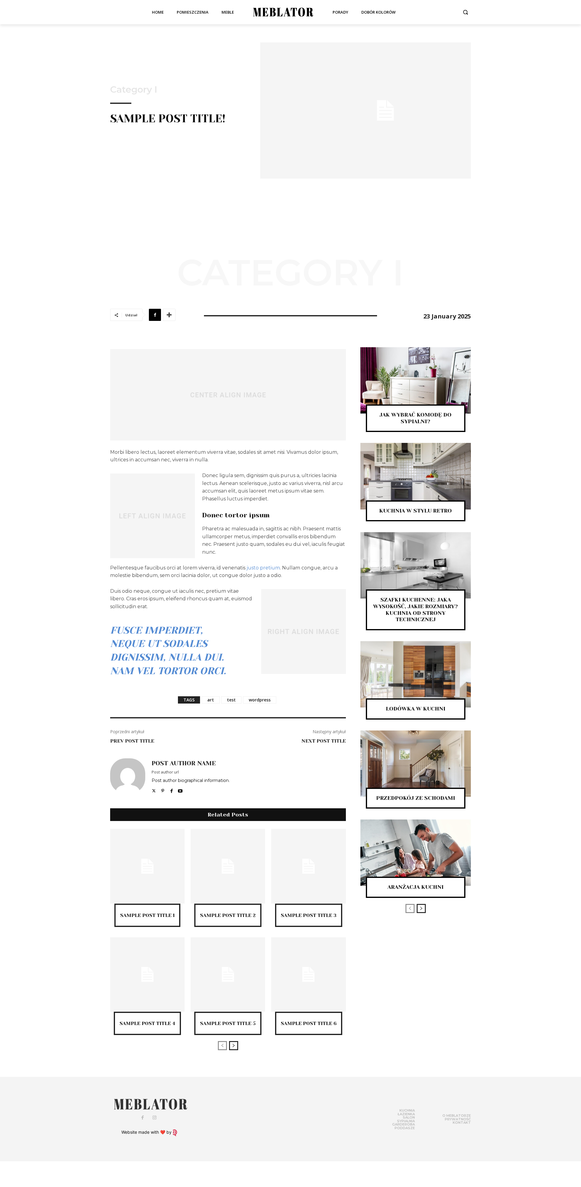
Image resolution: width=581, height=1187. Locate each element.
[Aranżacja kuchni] (415, 852)
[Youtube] (180, 789)
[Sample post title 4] (147, 974)
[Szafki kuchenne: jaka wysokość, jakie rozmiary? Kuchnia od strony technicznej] (415, 565)
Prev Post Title (132, 741)
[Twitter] (154, 789)
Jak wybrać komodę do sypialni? (415, 418)
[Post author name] (127, 776)
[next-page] (233, 1045)
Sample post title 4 (147, 1023)
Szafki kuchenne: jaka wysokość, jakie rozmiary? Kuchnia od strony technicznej (415, 609)
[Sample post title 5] (228, 974)
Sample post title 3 (308, 915)
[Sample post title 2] (228, 866)
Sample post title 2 (228, 915)
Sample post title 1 (147, 915)
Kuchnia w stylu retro (415, 511)
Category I (133, 89)
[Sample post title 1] (147, 866)
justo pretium (263, 568)
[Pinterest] (162, 789)
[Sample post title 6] (308, 974)
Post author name (184, 763)
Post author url (165, 772)
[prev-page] (222, 1045)
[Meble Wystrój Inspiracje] (283, 12)
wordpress (260, 700)
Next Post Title (323, 741)
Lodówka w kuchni (415, 709)
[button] (465, 12)
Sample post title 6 (308, 1023)
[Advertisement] (290, 224)
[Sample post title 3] (308, 866)
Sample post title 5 (228, 1023)
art (210, 700)
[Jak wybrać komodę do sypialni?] (415, 380)
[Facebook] (155, 315)
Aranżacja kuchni (415, 887)
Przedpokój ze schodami (415, 798)
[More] (169, 315)
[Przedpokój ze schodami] (415, 763)
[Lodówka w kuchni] (415, 674)
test (231, 700)
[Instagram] (154, 1118)
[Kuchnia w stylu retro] (415, 476)
